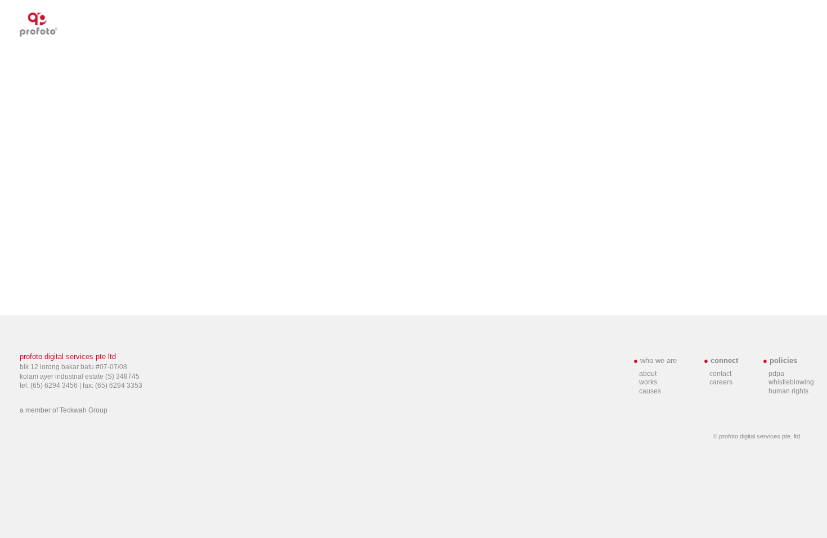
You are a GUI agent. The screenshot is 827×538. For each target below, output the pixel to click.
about (648, 374)
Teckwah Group (83, 410)
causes (650, 391)
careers (720, 382)
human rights (788, 391)
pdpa (776, 374)
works (648, 382)
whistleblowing (791, 382)
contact (720, 374)
